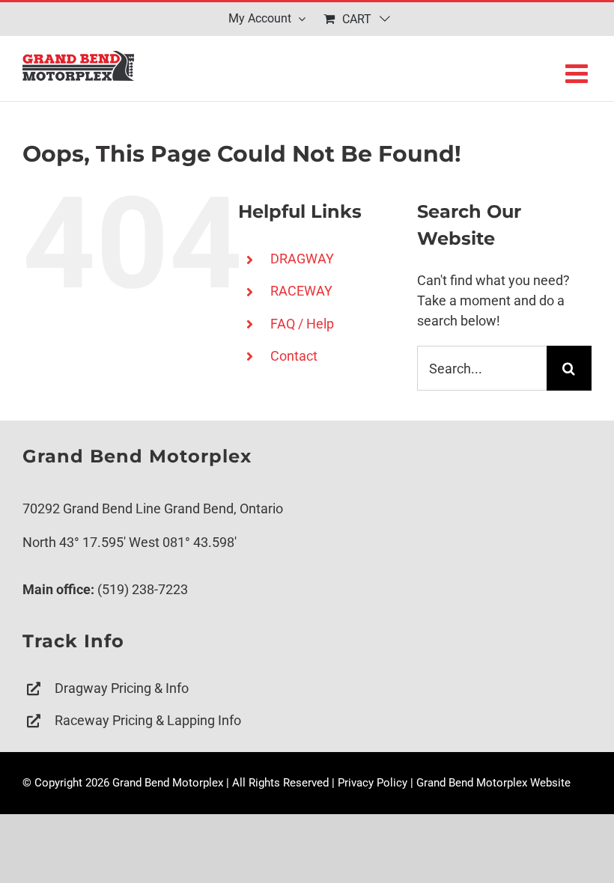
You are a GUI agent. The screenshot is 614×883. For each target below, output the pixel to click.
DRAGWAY (302, 258)
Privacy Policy (372, 782)
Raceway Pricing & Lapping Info (148, 720)
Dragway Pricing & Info (122, 688)
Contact (293, 356)
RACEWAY (301, 291)
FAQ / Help (302, 323)
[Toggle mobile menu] (578, 73)
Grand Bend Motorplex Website (493, 782)
